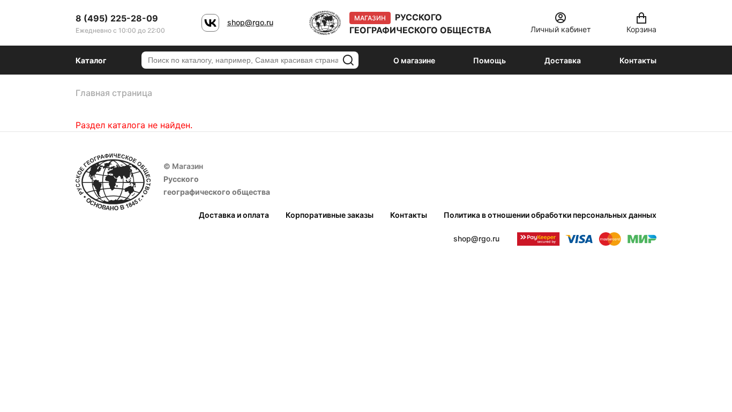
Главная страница (114, 93)
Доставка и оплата (234, 214)
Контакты (637, 60)
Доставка (562, 60)
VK (210, 23)
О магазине (414, 60)
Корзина (641, 29)
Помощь (489, 60)
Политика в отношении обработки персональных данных (550, 214)
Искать (348, 60)
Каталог (91, 60)
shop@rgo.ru (250, 22)
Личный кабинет (561, 29)
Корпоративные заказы (330, 214)
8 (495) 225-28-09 (117, 18)
